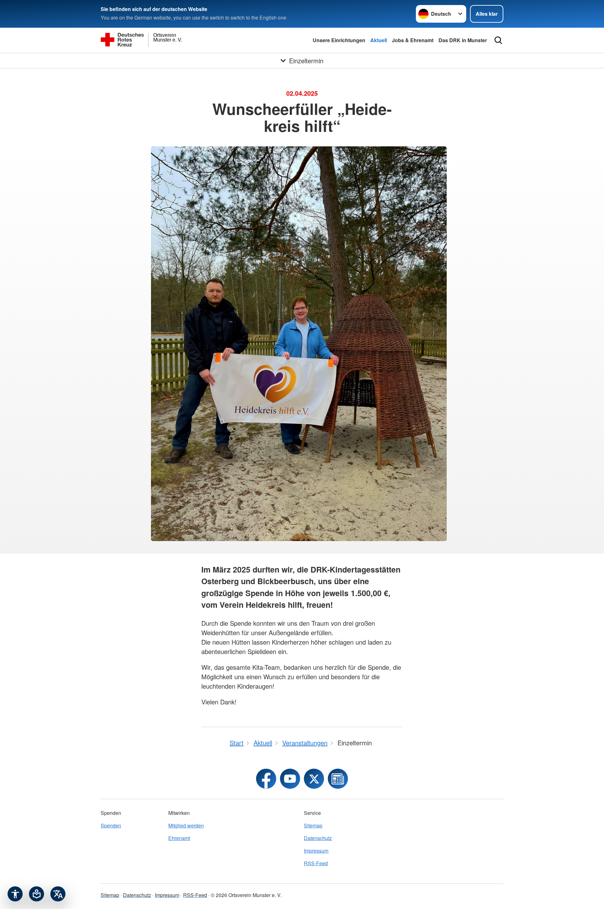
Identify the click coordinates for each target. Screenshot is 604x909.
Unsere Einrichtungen (339, 40)
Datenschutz (318, 838)
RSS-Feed (316, 863)
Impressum (316, 850)
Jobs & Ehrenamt (412, 40)
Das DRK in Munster (463, 40)
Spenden (111, 825)
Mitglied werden (186, 825)
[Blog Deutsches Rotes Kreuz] (338, 779)
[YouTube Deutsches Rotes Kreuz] (290, 779)
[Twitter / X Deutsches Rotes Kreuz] (314, 779)
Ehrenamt (179, 838)
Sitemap (313, 825)
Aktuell (378, 40)
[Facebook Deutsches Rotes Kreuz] (266, 779)
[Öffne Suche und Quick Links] (498, 40)
